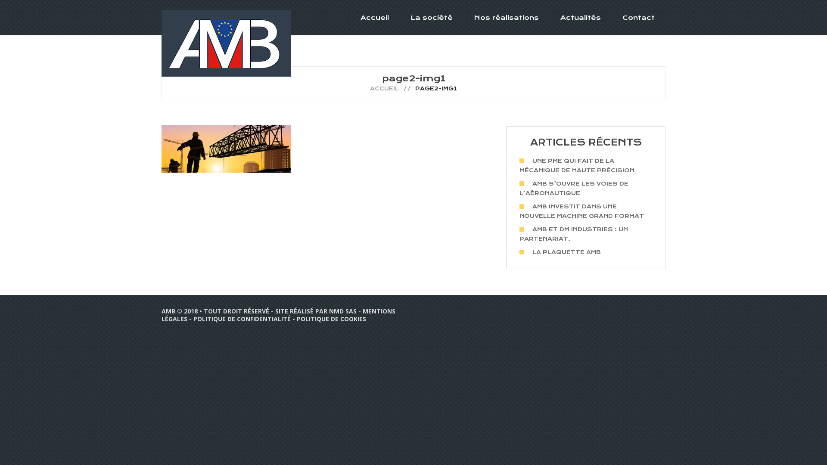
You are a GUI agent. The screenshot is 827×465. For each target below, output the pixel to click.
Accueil (375, 18)
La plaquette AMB (566, 252)
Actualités (580, 18)
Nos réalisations (506, 18)
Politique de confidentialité (242, 319)
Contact (638, 18)
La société (431, 18)
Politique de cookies (331, 319)
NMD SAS (343, 311)
